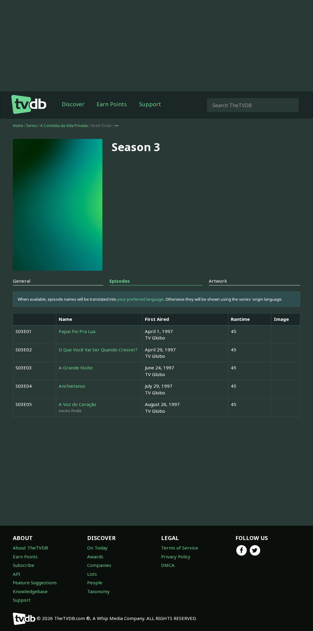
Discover (73, 104)
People (94, 582)
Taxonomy (98, 591)
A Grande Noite (76, 367)
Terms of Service (179, 548)
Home (18, 125)
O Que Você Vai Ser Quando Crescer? (98, 349)
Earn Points (112, 104)
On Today (97, 548)
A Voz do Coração (77, 404)
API (16, 574)
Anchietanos (72, 386)
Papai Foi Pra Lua (77, 331)
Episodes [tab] (119, 281)
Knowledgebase (30, 591)
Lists (92, 574)
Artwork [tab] (218, 281)
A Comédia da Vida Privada (64, 125)
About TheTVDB (30, 548)
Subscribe (23, 565)
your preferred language (140, 299)
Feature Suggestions (35, 582)
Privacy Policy (175, 556)
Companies (99, 565)
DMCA (168, 565)
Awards (95, 556)
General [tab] (21, 281)
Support (150, 104)
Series (31, 125)
